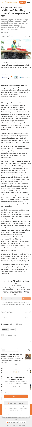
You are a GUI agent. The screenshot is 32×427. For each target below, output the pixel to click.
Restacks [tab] (12, 329)
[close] (27, 370)
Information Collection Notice (17, 304)
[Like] (3, 36)
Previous (6, 318)
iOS (2, 69)
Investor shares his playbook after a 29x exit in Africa (11, 355)
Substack (9, 425)
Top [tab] (3, 350)
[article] (16, 360)
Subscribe (22, 2)
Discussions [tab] (14, 350)
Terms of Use (24, 302)
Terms (23, 417)
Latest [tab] (7, 350)
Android (27, 67)
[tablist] (8, 329)
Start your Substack (13, 422)
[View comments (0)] (7, 36)
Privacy (19, 417)
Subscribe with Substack (17, 403)
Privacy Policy (18, 410)
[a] (27, 356)
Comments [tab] (5, 329)
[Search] (29, 350)
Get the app (22, 422)
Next (26, 318)
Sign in (28, 2)
